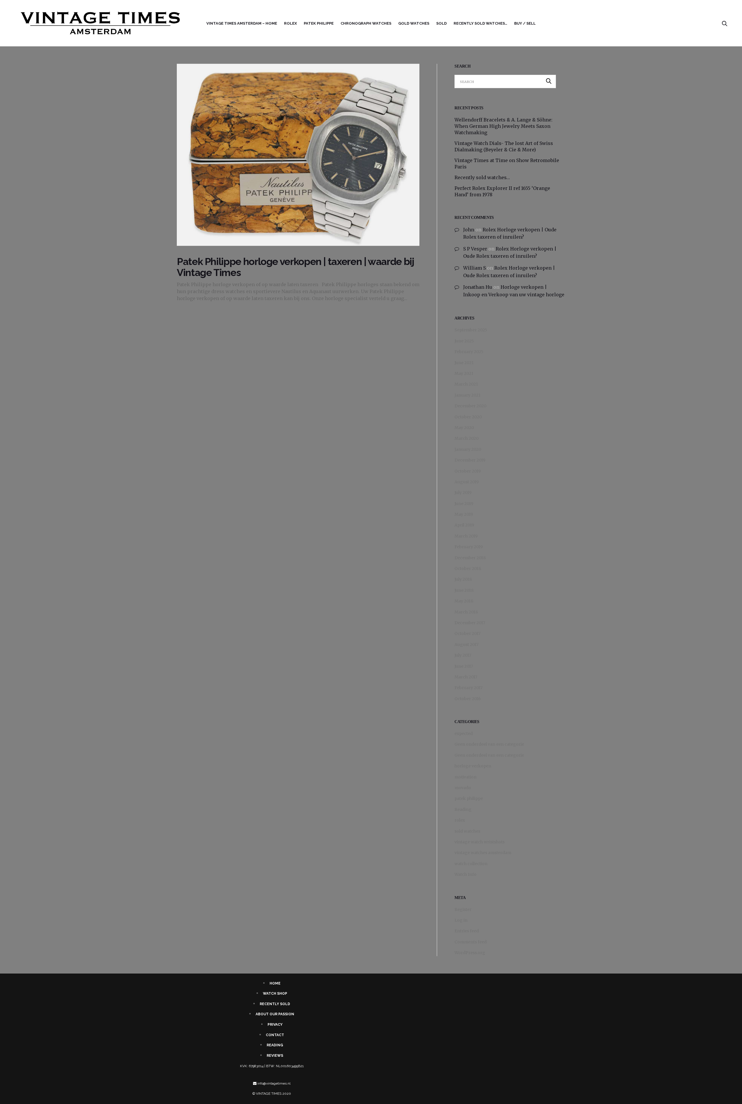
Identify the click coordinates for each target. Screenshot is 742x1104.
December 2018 (470, 557)
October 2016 (467, 698)
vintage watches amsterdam (482, 852)
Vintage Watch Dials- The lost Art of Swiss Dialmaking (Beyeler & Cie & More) (503, 146)
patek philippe (468, 798)
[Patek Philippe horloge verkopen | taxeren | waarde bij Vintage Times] (298, 155)
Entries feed (466, 931)
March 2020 (466, 438)
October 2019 (467, 471)
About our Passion (275, 1014)
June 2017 (463, 666)
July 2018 (463, 579)
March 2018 (466, 612)
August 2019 (466, 481)
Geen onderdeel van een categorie (489, 744)
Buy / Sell (525, 23)
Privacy (275, 1025)
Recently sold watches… (480, 23)
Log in (461, 920)
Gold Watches (413, 23)
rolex (290, 23)
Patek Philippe (319, 23)
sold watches (467, 831)
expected (463, 733)
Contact (275, 1035)
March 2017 (465, 677)
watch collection (471, 863)
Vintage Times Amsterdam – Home (241, 23)
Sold (441, 23)
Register (463, 909)
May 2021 (463, 373)
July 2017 (462, 655)
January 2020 (467, 449)
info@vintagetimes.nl (273, 1083)
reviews (275, 1056)
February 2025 (468, 351)
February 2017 (468, 687)
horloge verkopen (472, 766)
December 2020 (470, 405)
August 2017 (466, 644)
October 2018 (467, 568)
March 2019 (466, 536)
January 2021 (467, 395)
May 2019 (463, 514)
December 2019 (469, 460)
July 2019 (463, 492)
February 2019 (468, 546)
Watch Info (465, 874)
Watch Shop (275, 994)
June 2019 (463, 503)
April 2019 (464, 525)
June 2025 (464, 341)
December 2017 (469, 622)
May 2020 (464, 427)
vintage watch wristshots (479, 842)
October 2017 (467, 633)
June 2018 (464, 590)
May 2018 (463, 601)
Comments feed (470, 942)
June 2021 (464, 362)
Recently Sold (275, 1004)
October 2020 (468, 417)
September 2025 (470, 330)
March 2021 (466, 384)
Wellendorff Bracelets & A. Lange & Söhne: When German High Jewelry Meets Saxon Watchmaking (503, 126)
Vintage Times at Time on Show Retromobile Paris (506, 163)
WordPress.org (469, 952)
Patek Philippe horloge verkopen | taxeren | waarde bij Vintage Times (295, 267)
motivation (465, 777)
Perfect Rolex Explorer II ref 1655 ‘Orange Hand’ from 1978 (502, 191)
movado (462, 787)
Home (275, 983)
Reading (463, 809)
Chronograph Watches (366, 23)
